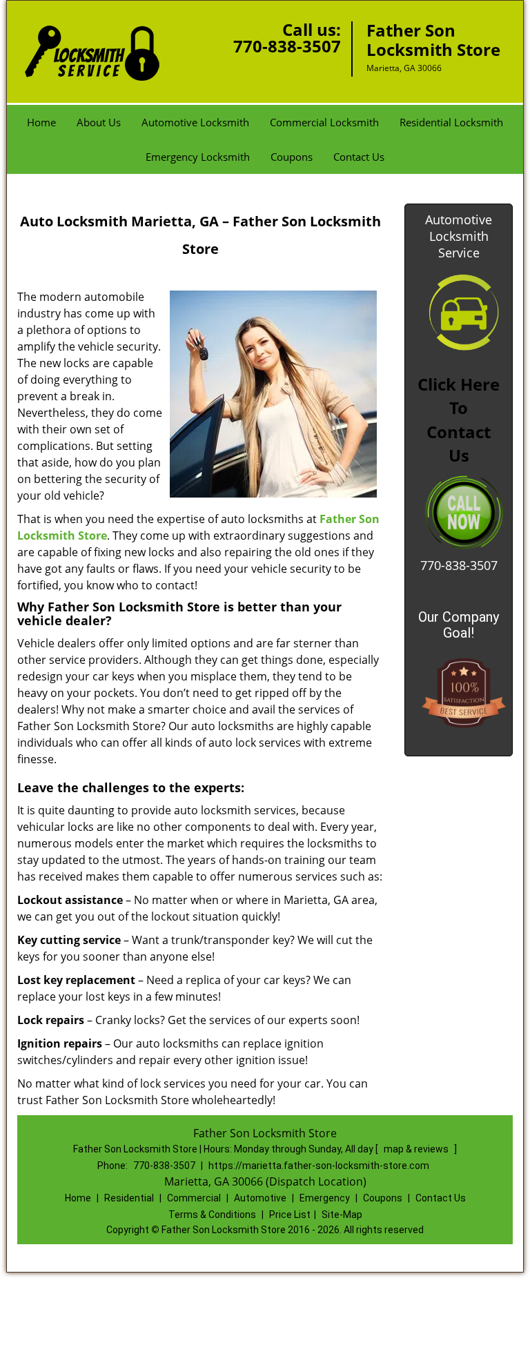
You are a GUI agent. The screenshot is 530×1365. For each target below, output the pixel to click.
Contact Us (358, 157)
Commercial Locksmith (324, 122)
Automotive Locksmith (195, 122)
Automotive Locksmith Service (458, 236)
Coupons (292, 157)
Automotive (260, 1198)
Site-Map (342, 1214)
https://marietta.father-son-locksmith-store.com (318, 1165)
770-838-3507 (287, 46)
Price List (290, 1214)
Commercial (194, 1198)
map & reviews (417, 1149)
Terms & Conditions (212, 1214)
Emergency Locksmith (198, 157)
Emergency (325, 1198)
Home (41, 122)
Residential (129, 1198)
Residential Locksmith (451, 122)
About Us (99, 122)
